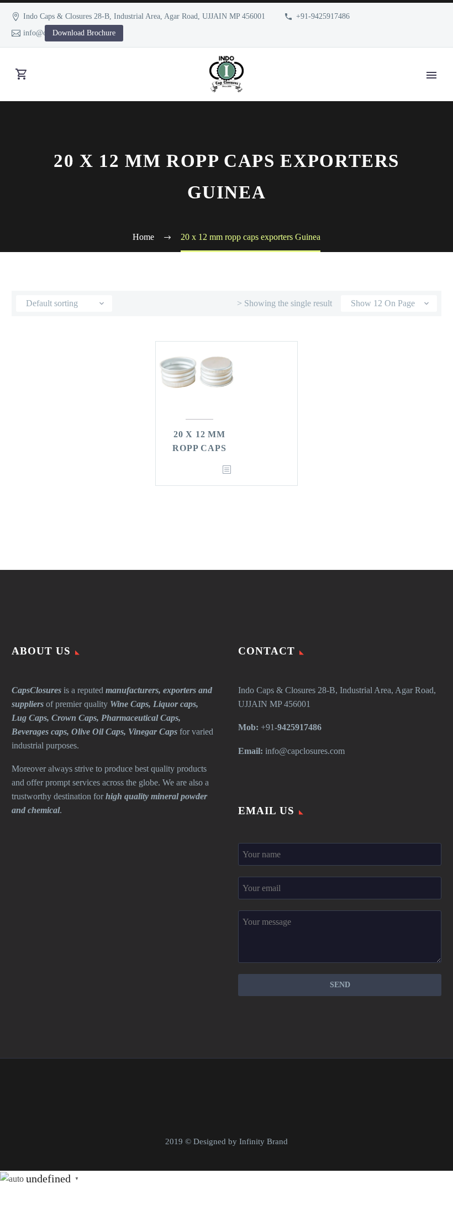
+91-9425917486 (323, 16)
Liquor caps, (175, 704)
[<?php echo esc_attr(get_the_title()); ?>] (226, 470)
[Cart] (21, 74)
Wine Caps (129, 704)
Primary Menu (431, 75)
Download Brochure (83, 33)
